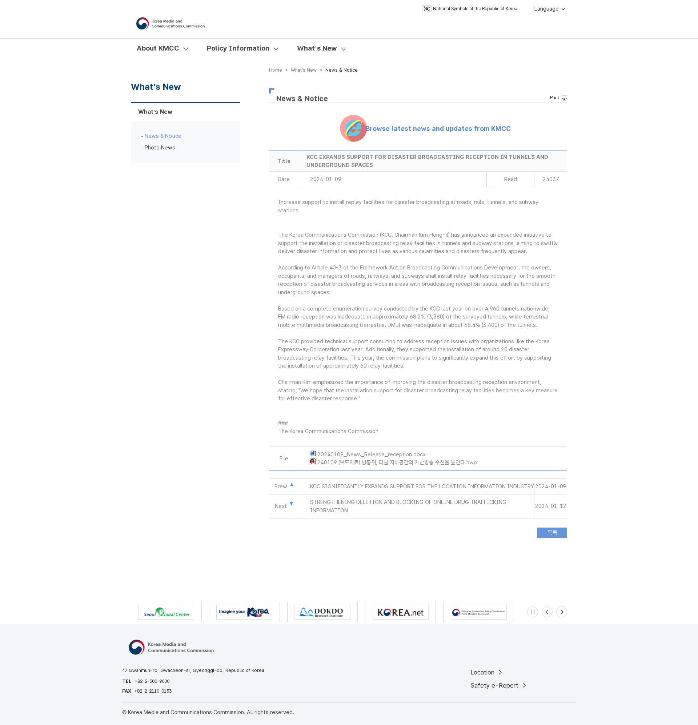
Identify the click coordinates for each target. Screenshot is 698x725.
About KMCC (158, 48)
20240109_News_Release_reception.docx (371, 454)
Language (547, 8)
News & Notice (163, 136)
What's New (317, 48)
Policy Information (238, 48)
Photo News (160, 147)
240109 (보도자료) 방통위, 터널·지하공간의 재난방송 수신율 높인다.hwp (397, 462)
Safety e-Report (495, 685)
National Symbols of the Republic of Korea (475, 8)
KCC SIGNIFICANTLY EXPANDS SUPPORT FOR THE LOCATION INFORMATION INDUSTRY (422, 486)
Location (483, 672)
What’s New (155, 111)
